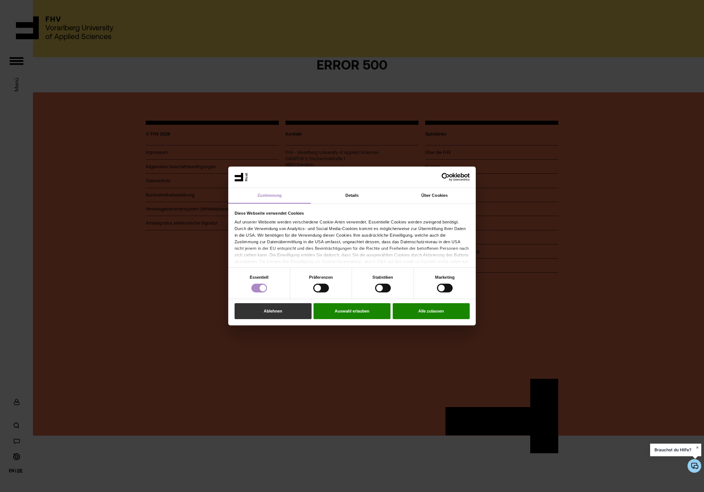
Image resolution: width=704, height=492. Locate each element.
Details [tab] (352, 195)
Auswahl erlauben (352, 311)
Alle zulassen (431, 311)
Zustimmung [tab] (269, 195)
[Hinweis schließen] (697, 447)
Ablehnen (273, 311)
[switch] (321, 288)
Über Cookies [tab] (434, 195)
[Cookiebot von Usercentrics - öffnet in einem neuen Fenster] (446, 177)
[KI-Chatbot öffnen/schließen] (694, 466)
